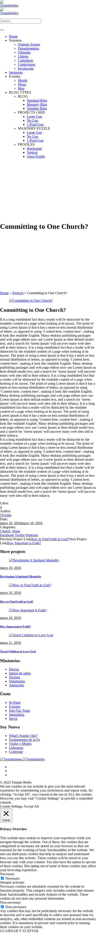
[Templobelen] (22, 759)
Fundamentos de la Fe (24, 740)
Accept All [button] (31, 806)
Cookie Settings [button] (11, 806)
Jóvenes (14, 677)
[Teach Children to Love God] (31, 635)
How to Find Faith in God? (50, 539)
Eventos (14, 706)
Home (4, 293)
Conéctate (16, 752)
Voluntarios (17, 681)
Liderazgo (16, 748)
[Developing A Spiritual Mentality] (34, 560)
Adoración (16, 685)
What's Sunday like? (23, 736)
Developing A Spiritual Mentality (20, 576)
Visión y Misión (20, 744)
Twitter (20, 535)
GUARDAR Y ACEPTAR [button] (19, 931)
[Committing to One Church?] (31, 300)
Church (5, 531)
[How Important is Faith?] (28, 610)
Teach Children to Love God (18, 651)
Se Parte (15, 702)
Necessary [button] (7, 874)
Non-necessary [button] (10, 902)
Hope (16, 531)
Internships (16, 714)
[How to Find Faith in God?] (30, 585)
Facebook (7, 535)
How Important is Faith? (24, 543)
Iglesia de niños (20, 673)
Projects (17, 293)
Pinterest (32, 535)
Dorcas (14, 669)
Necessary (12, 878)
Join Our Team (19, 710)
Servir (13, 718)
